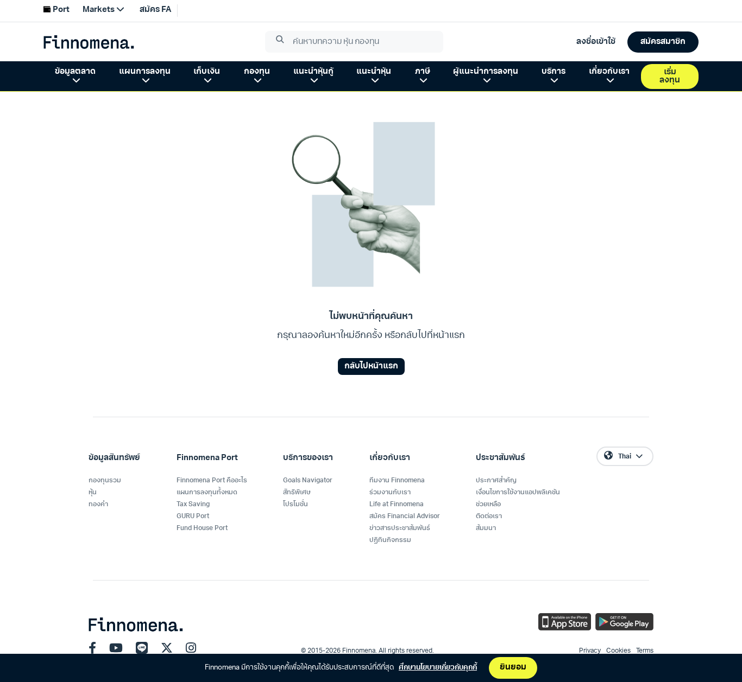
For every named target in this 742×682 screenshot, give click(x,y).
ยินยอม (513, 668)
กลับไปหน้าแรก (371, 366)
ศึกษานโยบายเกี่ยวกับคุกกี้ (438, 667)
